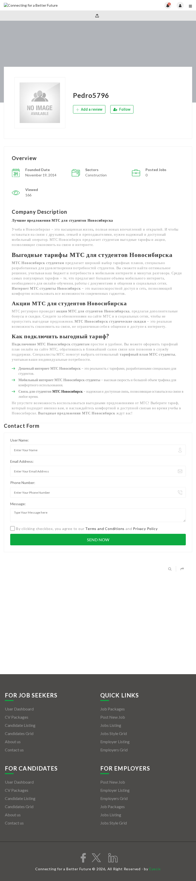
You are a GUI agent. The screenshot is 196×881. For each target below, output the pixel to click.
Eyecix (155, 869)
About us (13, 741)
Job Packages (112, 708)
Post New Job (112, 717)
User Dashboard (19, 708)
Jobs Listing (110, 725)
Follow (124, 109)
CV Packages (16, 717)
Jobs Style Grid (113, 733)
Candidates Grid (19, 733)
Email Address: (22, 461)
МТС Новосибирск (67, 391)
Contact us (14, 749)
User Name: (19, 440)
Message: (18, 504)
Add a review (91, 109)
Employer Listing (115, 741)
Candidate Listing (20, 725)
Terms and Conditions (105, 528)
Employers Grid (114, 749)
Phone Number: (22, 482)
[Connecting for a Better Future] (51, 5)
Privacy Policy (145, 528)
